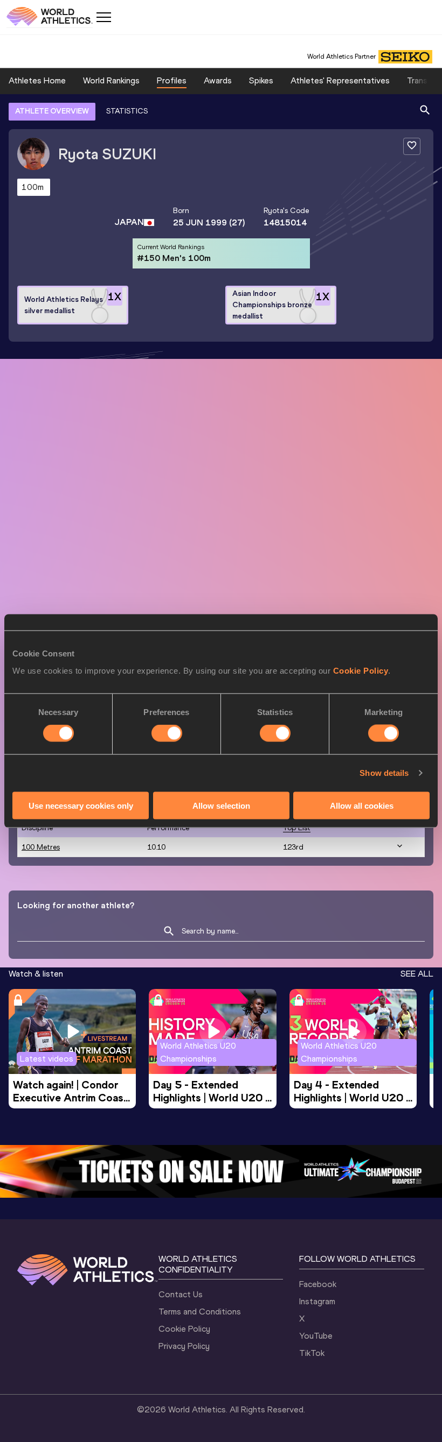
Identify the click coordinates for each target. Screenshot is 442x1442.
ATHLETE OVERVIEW (52, 111)
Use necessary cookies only (81, 805)
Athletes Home (37, 80)
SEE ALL (416, 974)
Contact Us (180, 1294)
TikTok (311, 1353)
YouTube (316, 1336)
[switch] (166, 733)
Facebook (317, 1284)
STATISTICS (127, 111)
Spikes (261, 80)
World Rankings (111, 80)
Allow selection (221, 805)
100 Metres (41, 847)
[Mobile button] (103, 17)
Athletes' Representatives (340, 80)
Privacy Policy (184, 1346)
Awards (218, 80)
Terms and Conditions (199, 1311)
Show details (384, 772)
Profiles (172, 80)
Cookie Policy (361, 670)
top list (296, 827)
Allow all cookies (361, 805)
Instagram (317, 1301)
